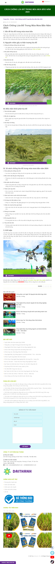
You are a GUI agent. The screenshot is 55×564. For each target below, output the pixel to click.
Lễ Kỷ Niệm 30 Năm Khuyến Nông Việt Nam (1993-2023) (19, 388)
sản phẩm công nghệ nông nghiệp (36, 280)
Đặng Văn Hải (7, 22)
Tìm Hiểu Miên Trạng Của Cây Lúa (13, 369)
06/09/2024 (14, 22)
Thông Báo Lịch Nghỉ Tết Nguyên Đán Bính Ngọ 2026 (17, 345)
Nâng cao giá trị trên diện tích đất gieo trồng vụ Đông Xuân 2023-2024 (22, 384)
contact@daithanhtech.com (16, 465)
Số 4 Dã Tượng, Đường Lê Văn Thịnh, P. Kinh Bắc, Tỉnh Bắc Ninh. (20, 456)
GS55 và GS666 (36, 49)
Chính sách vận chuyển (10, 487)
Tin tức (12, 19)
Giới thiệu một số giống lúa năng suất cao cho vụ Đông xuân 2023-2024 (23, 392)
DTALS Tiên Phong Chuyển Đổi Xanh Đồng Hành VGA (17, 349)
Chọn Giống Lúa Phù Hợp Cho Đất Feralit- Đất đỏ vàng (18, 376)
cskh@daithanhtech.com (30, 465)
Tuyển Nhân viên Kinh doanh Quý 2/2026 (14, 342)
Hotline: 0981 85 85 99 (8, 562)
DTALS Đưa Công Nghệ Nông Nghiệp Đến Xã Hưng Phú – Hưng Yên (21, 359)
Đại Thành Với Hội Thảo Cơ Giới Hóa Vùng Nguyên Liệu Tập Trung (21, 371)
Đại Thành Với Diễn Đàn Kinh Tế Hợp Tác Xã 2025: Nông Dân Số (20, 364)
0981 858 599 (10, 463)
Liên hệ (6, 491)
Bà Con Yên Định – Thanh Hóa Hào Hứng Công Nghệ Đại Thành (20, 361)
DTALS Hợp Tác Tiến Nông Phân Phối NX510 (15, 352)
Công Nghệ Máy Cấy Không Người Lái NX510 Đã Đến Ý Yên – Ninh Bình (22, 354)
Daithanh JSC (37, 556)
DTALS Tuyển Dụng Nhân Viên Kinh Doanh (15, 356)
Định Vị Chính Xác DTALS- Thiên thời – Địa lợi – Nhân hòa (19, 373)
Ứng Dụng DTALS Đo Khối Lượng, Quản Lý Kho (16, 366)
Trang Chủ (6, 19)
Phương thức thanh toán (10, 482)
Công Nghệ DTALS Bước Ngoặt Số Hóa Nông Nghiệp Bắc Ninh (20, 347)
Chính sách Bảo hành (9, 484)
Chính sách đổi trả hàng (10, 489)
